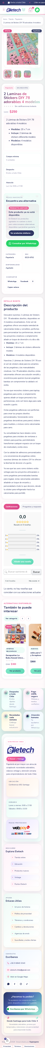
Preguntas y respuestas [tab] (32, 506)
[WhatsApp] (37, 9)
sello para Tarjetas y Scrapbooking (14, 654)
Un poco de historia (22, 907)
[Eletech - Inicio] (14, 10)
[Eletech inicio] (20, 750)
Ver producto (15, 671)
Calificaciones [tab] (12, 506)
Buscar (36, 572)
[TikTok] (27, 984)
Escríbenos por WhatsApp (24, 1009)
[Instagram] (20, 984)
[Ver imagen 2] (18, 74)
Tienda (11, 19)
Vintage (18, 877)
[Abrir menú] (42, 10)
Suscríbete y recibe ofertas (25, 940)
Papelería (18, 19)
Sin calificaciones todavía (25, 106)
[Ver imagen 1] (8, 74)
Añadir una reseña (22, 561)
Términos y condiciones (24, 920)
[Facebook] (14, 984)
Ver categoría (11, 618)
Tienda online (20, 857)
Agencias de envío (22, 933)
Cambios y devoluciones (24, 927)
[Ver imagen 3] (27, 74)
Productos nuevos (22, 870)
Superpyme (34, 1042)
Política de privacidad (23, 913)
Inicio (5, 19)
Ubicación (18, 864)
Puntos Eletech (21, 884)
